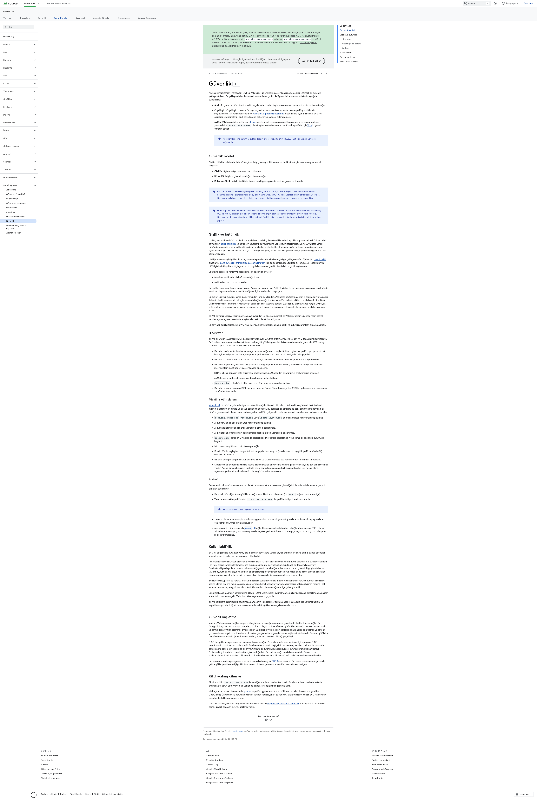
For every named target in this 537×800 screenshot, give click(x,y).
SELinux (253, 122)
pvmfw (247, 691)
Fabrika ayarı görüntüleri (51, 773)
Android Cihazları (101, 18)
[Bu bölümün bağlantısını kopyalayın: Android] (222, 479)
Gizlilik (97, 794)
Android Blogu (212, 764)
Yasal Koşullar (76, 794)
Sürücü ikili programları (51, 778)
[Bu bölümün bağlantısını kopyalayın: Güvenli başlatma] (239, 617)
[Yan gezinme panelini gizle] (33, 795)
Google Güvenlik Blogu (216, 769)
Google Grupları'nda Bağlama (219, 782)
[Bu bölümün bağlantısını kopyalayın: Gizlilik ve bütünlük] (242, 234)
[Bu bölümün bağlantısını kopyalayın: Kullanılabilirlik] (234, 547)
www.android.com (380, 764)
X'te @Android (212, 755)
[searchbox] (18, 27)
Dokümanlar (30, 3)
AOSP (211, 73)
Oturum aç (528, 3)
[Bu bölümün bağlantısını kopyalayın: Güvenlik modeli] (237, 156)
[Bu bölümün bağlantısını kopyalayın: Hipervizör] (225, 333)
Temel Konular (61, 18)
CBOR (275, 661)
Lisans (88, 794)
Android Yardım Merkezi (382, 755)
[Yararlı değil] (326, 73)
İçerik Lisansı (238, 731)
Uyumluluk (80, 18)
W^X (309, 125)
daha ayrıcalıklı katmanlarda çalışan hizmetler (242, 263)
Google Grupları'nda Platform (219, 773)
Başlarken (25, 18)
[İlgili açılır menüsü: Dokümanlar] (39, 3)
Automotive (124, 18)
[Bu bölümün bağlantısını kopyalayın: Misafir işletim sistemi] (240, 399)
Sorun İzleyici (377, 778)
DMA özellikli (320, 259)
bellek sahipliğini (228, 244)
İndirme (44, 764)
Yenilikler (7, 18)
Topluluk (64, 794)
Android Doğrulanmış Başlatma (268, 113)
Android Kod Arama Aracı (59, 3)
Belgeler (8, 11)
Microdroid (214, 405)
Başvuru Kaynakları (146, 18)
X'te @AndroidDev (214, 760)
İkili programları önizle (50, 769)
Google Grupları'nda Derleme (219, 778)
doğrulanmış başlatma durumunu (283, 703)
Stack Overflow (378, 773)
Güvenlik (42, 18)
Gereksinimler (47, 760)
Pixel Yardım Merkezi (381, 760)
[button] (16, 44)
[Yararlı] (322, 73)
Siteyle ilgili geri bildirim (112, 794)
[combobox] (477, 3)
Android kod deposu (50, 755)
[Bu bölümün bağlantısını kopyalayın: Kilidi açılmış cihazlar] (244, 676)
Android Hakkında (49, 794)
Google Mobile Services (382, 769)
